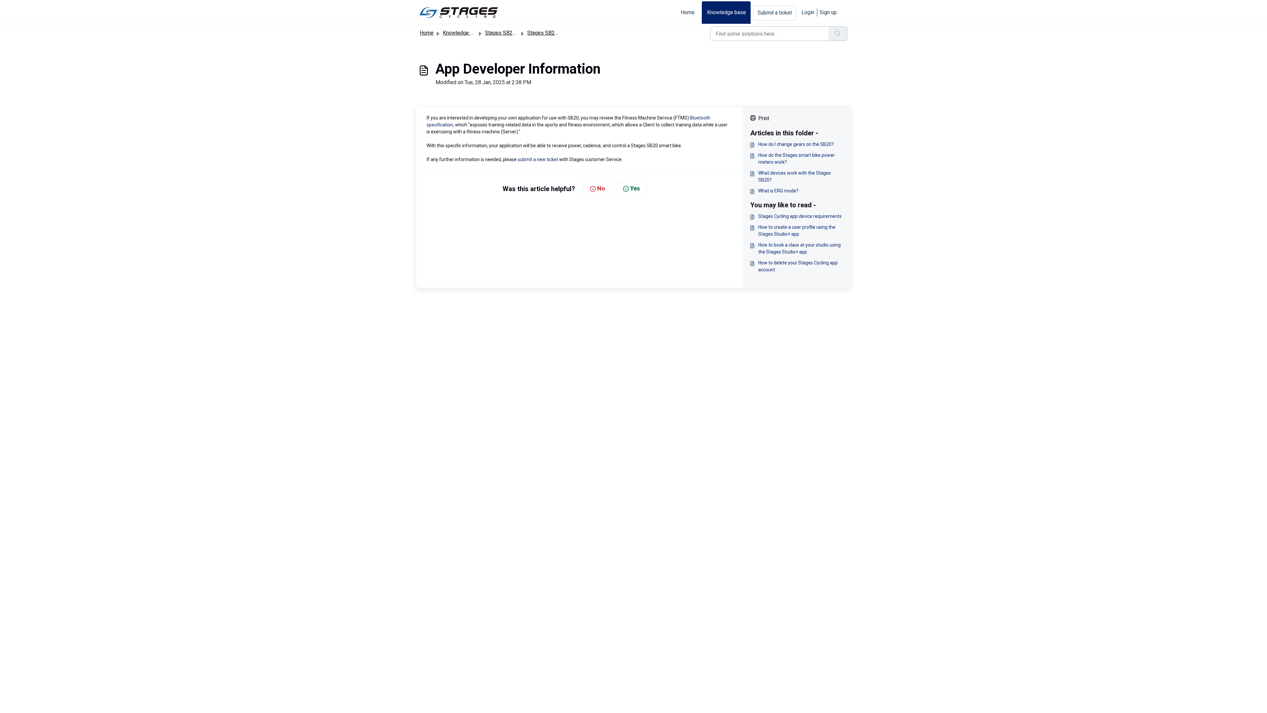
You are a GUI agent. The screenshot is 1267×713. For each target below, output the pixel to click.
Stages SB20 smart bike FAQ (560, 33)
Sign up (828, 12)
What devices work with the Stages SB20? (794, 176)
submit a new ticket (538, 159)
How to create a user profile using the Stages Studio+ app (796, 230)
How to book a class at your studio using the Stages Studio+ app (799, 248)
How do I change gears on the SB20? (796, 144)
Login (807, 12)
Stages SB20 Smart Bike (513, 33)
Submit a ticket (775, 13)
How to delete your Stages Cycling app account (798, 266)
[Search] (837, 33)
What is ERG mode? (778, 190)
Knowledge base (726, 12)
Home (688, 12)
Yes (635, 188)
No (601, 188)
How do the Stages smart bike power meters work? (796, 159)
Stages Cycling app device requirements (800, 216)
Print (763, 118)
